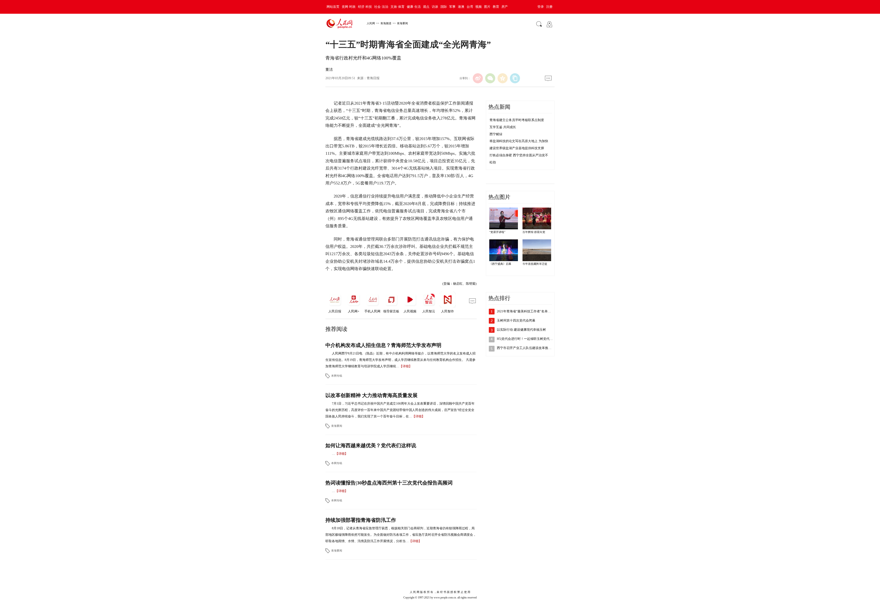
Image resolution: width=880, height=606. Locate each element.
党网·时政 (349, 6)
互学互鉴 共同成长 (503, 127)
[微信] (490, 78)
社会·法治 (381, 6)
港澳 (461, 6)
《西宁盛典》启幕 (500, 263)
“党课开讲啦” (497, 232)
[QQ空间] (503, 78)
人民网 (371, 23)
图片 (487, 6)
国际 (443, 6)
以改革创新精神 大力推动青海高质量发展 (371, 395)
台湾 (470, 6)
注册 (549, 6)
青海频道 (385, 23)
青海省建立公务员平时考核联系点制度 (517, 120)
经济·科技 (365, 6)
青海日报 (373, 78)
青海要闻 (402, 23)
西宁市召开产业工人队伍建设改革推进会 (526, 348)
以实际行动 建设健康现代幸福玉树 (521, 329)
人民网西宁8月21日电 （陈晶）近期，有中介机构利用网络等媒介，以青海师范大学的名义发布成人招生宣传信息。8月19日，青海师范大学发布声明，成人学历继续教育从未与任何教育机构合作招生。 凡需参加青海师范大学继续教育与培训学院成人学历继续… (400, 360)
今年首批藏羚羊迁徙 (534, 263)
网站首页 (333, 6)
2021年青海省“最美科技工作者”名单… (524, 311)
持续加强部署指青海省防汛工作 (360, 520)
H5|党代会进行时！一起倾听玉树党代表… (526, 339)
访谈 (435, 6)
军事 (452, 6)
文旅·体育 (397, 6)
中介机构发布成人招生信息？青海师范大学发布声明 (383, 345)
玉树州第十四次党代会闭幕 (516, 320)
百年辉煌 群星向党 (533, 232)
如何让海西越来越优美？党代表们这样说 (370, 445)
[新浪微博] (478, 78)
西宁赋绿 (496, 134)
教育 (496, 6)
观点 (426, 6)
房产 (504, 6)
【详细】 (405, 366)
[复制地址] (515, 78)
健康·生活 (414, 6)
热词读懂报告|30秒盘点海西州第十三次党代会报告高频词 (389, 483)
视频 (478, 6)
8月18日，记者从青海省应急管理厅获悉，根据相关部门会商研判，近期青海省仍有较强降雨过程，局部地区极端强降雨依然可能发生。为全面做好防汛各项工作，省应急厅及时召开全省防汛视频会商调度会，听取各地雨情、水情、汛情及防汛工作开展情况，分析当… (400, 535)
